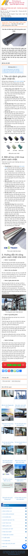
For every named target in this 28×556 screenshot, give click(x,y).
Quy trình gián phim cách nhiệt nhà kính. (7, 461)
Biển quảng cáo (7, 525)
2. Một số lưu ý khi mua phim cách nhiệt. (11, 70)
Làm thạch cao (7, 523)
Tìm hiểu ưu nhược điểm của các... (7, 480)
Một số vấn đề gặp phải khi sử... (7, 406)
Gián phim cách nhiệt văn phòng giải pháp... (20, 406)
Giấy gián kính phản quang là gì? (7, 498)
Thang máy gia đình (8, 534)
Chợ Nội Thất (14, 551)
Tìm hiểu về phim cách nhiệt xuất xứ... (20, 480)
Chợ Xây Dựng (6, 551)
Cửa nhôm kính (7, 517)
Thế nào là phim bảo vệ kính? (20, 443)
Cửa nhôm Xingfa (7, 508)
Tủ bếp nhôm (6, 537)
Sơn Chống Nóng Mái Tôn (14, 554)
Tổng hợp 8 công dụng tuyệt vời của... (7, 424)
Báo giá (5, 546)
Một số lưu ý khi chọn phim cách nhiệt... (20, 461)
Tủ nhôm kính (6, 540)
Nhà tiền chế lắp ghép (9, 543)
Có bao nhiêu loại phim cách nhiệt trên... (20, 498)
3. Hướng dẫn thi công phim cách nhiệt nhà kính (13, 72)
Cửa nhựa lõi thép (8, 528)
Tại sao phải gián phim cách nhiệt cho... (20, 424)
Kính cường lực (7, 511)
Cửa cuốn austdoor (8, 514)
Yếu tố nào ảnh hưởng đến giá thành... (7, 443)
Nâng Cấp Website (10, 552)
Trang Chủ (5, 22)
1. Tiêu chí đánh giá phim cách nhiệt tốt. (11, 69)
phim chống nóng (16, 381)
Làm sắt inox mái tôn (8, 520)
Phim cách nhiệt (13, 22)
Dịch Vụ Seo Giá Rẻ (20, 552)
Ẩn (16, 67)
